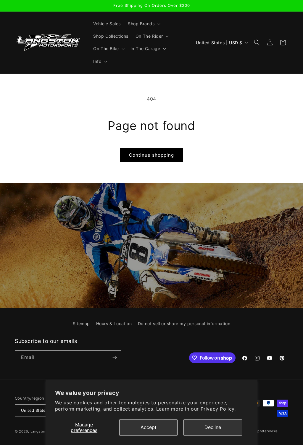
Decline (212, 427)
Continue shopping (151, 155)
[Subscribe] (114, 357)
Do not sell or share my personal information (184, 323)
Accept (149, 427)
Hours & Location (114, 323)
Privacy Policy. (218, 409)
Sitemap (81, 323)
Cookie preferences (261, 431)
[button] (143, 24)
